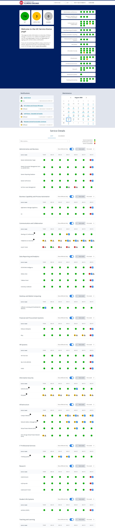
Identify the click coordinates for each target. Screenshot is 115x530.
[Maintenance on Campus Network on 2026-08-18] (92, 415)
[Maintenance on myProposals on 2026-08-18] (92, 483)
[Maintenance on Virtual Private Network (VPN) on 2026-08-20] (77, 428)
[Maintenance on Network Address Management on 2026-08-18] (92, 422)
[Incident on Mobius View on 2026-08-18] (93, 274)
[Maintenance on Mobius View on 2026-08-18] (91, 274)
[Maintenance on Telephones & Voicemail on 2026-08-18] (91, 241)
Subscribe (91, 2)
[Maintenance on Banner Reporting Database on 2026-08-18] (92, 174)
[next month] (86, 98)
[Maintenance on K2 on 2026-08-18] (92, 214)
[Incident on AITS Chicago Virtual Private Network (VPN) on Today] (45, 436)
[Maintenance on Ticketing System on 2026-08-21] (69, 457)
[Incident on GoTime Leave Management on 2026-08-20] (77, 187)
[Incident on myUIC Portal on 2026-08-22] (61, 247)
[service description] (34, 233)
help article (45, 38)
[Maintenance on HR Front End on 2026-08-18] (92, 356)
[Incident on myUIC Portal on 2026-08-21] (69, 247)
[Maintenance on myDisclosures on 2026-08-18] (92, 477)
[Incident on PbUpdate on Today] (45, 395)
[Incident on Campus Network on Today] (45, 415)
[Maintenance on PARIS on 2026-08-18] (92, 368)
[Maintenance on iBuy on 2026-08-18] (92, 335)
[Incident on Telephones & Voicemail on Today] (45, 241)
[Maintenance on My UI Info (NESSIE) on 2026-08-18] (92, 362)
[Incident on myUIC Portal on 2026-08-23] (53, 247)
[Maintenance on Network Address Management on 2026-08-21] (69, 422)
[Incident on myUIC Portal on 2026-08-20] (77, 247)
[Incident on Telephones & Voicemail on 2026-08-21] (70, 241)
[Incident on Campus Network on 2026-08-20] (78, 415)
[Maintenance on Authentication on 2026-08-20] (77, 389)
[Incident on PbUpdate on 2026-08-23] (53, 395)
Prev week (89, 149)
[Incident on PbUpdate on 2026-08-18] (92, 395)
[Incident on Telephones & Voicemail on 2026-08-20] (78, 241)
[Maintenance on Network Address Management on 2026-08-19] (84, 422)
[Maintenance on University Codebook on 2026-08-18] (92, 287)
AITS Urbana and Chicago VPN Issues (33, 105)
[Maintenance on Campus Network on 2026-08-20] (76, 415)
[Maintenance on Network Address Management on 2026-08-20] (77, 422)
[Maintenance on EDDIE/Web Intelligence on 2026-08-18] (92, 267)
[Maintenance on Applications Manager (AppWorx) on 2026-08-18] (92, 207)
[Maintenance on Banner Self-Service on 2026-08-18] (92, 181)
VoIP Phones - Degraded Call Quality (33, 113)
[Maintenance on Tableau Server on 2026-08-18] (92, 280)
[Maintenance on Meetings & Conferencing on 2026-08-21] (69, 234)
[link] (81, 12)
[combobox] (59, 2)
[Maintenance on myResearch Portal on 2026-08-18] (92, 490)
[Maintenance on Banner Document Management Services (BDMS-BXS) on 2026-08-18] (92, 167)
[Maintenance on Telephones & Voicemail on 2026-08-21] (68, 241)
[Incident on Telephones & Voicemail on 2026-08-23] (53, 241)
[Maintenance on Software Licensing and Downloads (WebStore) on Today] (45, 308)
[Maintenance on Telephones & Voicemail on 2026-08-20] (76, 241)
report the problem (41, 46)
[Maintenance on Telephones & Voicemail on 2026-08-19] (83, 241)
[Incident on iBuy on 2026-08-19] (84, 335)
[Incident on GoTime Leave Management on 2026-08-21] (69, 187)
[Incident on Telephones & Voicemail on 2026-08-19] (85, 241)
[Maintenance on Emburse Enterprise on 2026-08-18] (92, 329)
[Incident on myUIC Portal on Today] (45, 247)
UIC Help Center (30, 38)
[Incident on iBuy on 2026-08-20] (77, 335)
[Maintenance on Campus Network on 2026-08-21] (68, 415)
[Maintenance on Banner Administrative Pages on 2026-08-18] (92, 160)
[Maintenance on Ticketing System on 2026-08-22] (61, 457)
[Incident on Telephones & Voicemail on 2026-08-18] (93, 241)
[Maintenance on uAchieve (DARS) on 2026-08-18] (92, 510)
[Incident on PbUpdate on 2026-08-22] (61, 395)
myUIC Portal (27, 97)
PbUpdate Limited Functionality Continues (35, 121)
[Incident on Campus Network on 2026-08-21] (70, 415)
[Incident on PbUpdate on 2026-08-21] (69, 395)
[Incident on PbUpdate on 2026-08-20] (77, 395)
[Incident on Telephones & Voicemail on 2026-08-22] (61, 241)
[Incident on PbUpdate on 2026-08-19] (84, 395)
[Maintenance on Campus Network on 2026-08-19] (84, 415)
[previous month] (71, 98)
